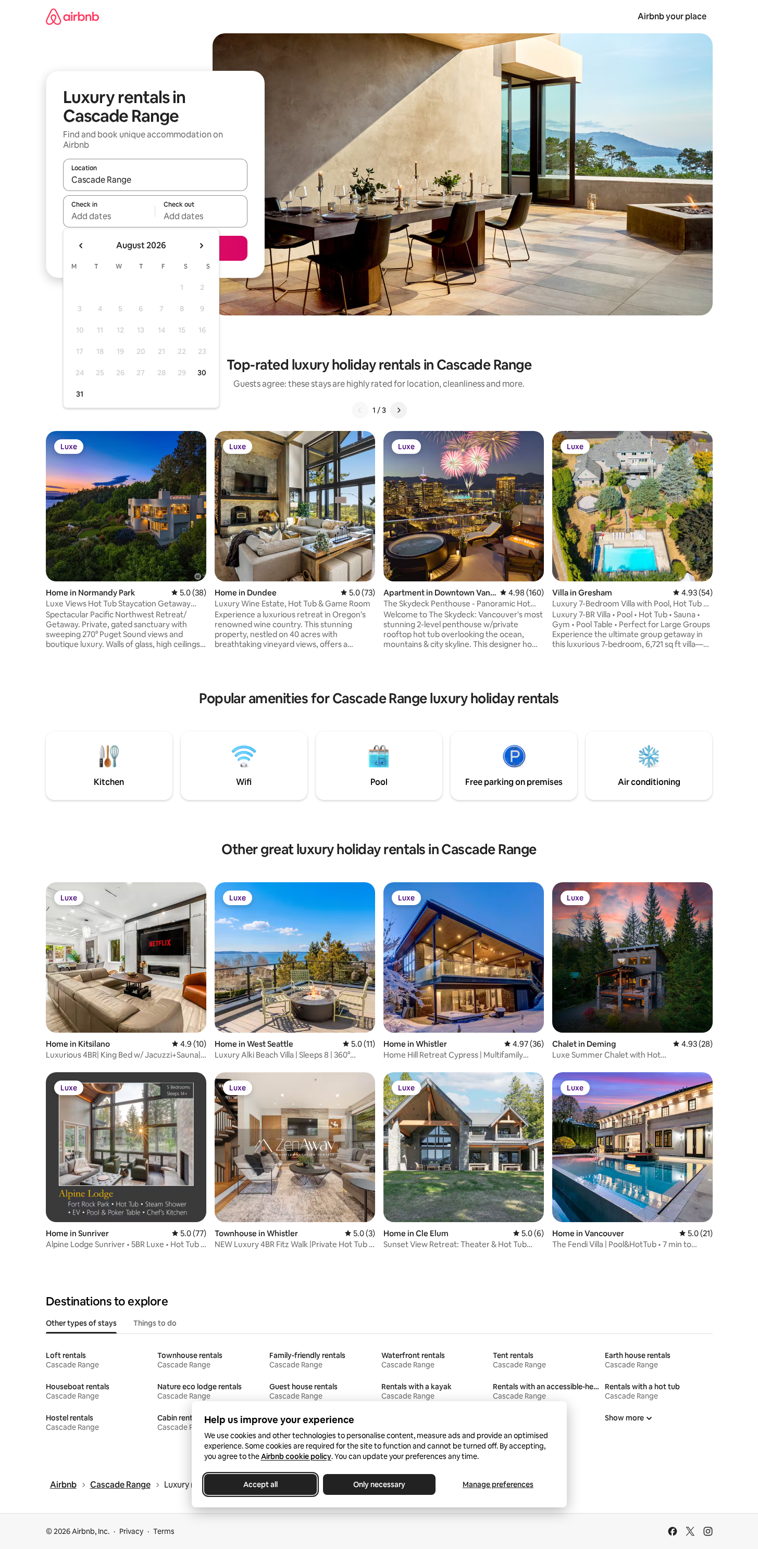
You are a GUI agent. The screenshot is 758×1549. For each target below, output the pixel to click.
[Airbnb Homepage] (72, 16)
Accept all (260, 1484)
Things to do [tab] (155, 1323)
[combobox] (155, 179)
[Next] (398, 410)
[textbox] (109, 216)
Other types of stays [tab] (81, 1323)
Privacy (131, 1531)
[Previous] (360, 410)
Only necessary (379, 1484)
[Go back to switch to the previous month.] (81, 246)
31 (79, 394)
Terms (164, 1531)
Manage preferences (498, 1484)
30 (201, 372)
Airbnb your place (672, 16)
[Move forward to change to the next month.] (201, 246)
